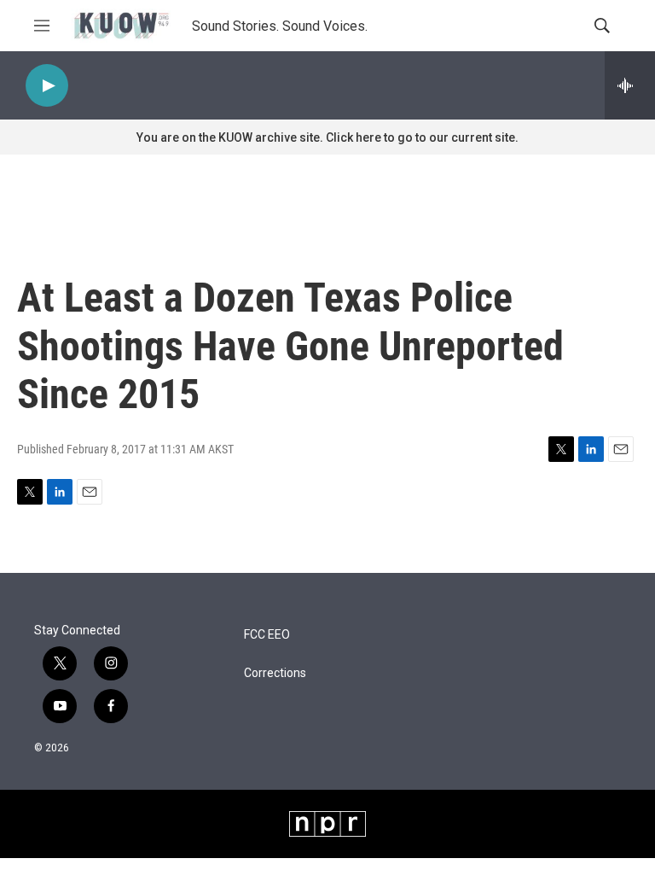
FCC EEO (267, 634)
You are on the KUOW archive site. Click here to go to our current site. (327, 137)
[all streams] (630, 85)
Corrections (275, 673)
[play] (47, 86)
